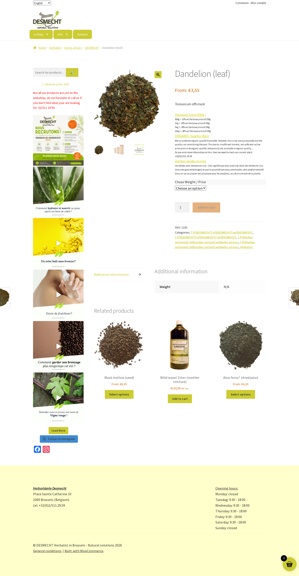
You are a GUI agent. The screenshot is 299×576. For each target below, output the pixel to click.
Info (60, 34)
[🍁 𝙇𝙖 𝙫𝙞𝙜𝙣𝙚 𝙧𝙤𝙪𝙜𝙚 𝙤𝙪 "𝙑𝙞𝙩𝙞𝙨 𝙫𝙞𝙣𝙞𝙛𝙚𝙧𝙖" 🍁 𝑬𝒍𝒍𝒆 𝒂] (58, 397)
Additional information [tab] (111, 274)
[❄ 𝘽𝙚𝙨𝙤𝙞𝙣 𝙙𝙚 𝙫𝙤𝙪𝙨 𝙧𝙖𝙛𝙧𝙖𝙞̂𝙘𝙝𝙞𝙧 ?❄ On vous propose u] (58, 295)
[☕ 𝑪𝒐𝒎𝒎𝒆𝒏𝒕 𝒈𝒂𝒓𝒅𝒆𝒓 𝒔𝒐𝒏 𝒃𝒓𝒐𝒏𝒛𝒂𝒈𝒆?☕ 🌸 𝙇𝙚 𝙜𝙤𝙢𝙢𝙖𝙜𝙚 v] (58, 346)
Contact (82, 34)
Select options (119, 394)
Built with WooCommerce (84, 551)
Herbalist (55, 48)
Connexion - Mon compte (251, 3)
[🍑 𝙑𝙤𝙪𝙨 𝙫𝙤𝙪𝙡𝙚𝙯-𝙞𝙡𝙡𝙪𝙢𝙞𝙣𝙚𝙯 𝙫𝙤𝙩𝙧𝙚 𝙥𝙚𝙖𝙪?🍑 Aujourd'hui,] (58, 243)
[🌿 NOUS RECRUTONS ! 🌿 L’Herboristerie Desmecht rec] (58, 140)
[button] (158, 74)
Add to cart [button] (180, 399)
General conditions (47, 551)
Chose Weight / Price (190, 182)
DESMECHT (92, 48)
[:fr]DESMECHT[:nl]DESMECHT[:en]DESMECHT (221, 232)
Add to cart (206, 207)
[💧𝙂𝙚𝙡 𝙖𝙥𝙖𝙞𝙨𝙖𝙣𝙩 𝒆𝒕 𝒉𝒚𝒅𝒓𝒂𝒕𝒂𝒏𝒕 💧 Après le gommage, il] (58, 192)
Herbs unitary (73, 48)
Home (42, 48)
